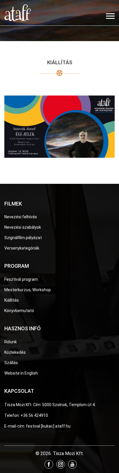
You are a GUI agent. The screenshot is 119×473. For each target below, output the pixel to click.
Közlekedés (15, 352)
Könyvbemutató (19, 310)
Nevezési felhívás (20, 216)
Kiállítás (11, 300)
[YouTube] (72, 464)
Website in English (21, 373)
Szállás (11, 362)
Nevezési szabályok (22, 227)
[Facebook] (48, 464)
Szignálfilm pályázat (23, 237)
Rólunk (10, 342)
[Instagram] (60, 464)
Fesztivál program (21, 279)
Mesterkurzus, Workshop (27, 289)
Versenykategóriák (21, 248)
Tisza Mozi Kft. (18, 404)
